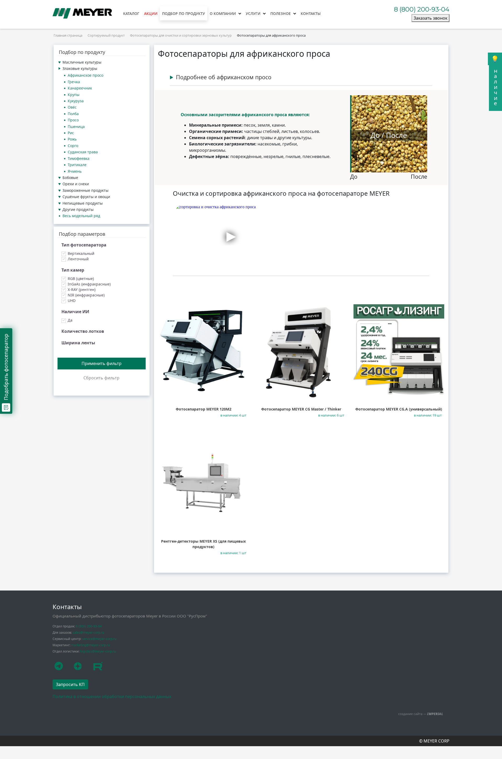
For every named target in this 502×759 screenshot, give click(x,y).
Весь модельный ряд (81, 215)
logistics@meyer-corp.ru (98, 651)
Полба (73, 113)
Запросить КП (70, 684)
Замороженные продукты (85, 190)
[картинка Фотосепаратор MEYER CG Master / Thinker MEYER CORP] (301, 349)
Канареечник (80, 88)
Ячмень (75, 171)
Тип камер (72, 270)
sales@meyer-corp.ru (88, 632)
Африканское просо (85, 75)
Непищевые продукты (82, 203)
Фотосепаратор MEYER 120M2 (203, 409)
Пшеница (76, 126)
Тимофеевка (78, 158)
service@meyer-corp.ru (99, 639)
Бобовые (70, 177)
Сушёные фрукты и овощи (86, 196)
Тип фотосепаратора (83, 245)
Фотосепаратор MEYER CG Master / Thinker (301, 409)
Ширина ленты (78, 343)
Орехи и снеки (75, 183)
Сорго (73, 145)
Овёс (72, 107)
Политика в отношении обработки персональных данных (112, 696)
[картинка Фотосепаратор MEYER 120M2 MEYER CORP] (203, 349)
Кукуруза (76, 100)
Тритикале (77, 164)
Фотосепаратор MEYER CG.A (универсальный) (398, 409)
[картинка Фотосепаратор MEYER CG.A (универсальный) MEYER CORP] (398, 349)
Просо (73, 119)
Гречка (74, 81)
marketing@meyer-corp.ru (90, 645)
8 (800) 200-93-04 (421, 9)
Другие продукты (78, 209)
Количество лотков (82, 331)
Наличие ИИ (75, 311)
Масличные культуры (81, 62)
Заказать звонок (430, 18)
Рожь (72, 139)
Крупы (73, 94)
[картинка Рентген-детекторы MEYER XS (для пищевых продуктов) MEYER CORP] (203, 482)
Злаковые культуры (79, 68)
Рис (71, 132)
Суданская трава (83, 151)
